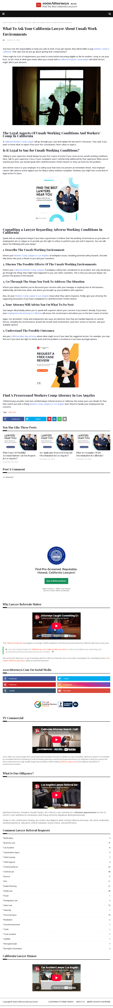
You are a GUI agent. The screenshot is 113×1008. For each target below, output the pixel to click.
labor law (12, 22)
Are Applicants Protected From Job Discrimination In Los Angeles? (56, 454)
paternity (57, 910)
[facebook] (29, 678)
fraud (57, 895)
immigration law (57, 900)
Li (3, 40)
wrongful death (57, 943)
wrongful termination (57, 948)
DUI (57, 881)
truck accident (57, 934)
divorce (57, 876)
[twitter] (83, 678)
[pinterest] (29, 684)
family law (57, 891)
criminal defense (57, 867)
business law (57, 843)
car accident (57, 847)
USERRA (57, 939)
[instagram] (83, 684)
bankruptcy (57, 838)
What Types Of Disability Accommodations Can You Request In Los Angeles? (19, 455)
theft (57, 929)
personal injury (57, 915)
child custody (57, 857)
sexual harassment (57, 924)
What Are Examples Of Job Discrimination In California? (89, 454)
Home (5, 22)
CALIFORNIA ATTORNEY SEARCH (60, 1002)
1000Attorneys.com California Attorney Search (49, 649)
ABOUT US (80, 1002)
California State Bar (14, 643)
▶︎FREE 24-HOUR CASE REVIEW (99, 1002)
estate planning (57, 886)
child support (57, 862)
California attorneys (68, 761)
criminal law (57, 871)
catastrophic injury (57, 852)
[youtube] (83, 690)
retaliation (57, 919)
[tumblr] (29, 690)
